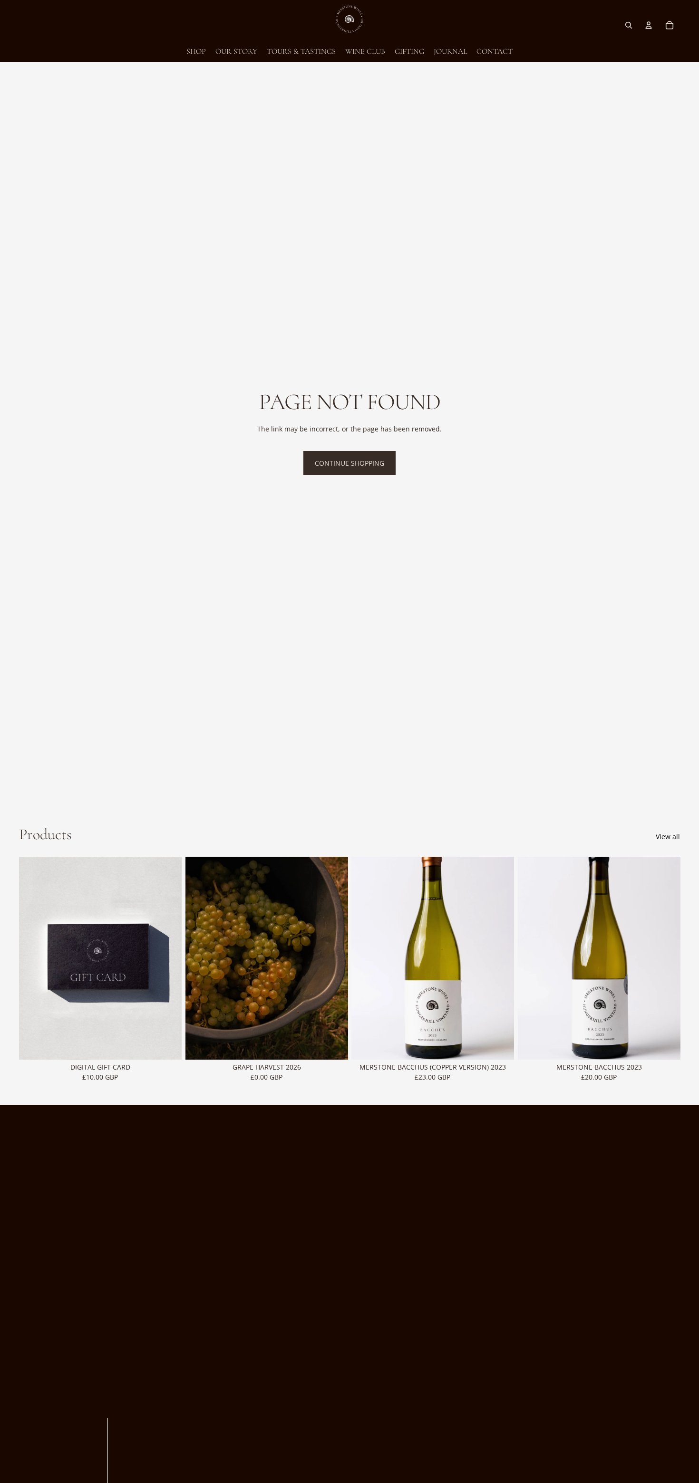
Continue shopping (349, 463)
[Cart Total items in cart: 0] (669, 25)
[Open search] (628, 25)
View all (668, 836)
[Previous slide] (199, 958)
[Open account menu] (648, 25)
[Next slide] (333, 958)
